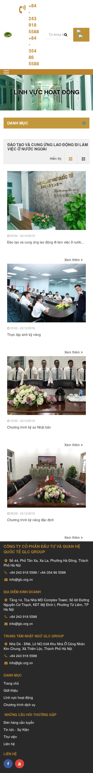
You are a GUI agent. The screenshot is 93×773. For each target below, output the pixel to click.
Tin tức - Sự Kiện (16, 729)
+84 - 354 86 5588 (34, 51)
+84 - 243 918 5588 (34, 18)
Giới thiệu (11, 690)
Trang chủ (11, 683)
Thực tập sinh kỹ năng (24, 334)
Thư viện (10, 736)
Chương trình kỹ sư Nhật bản (29, 427)
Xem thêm (72, 259)
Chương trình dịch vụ (19, 704)
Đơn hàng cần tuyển (19, 722)
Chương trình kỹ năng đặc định (30, 520)
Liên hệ (9, 743)
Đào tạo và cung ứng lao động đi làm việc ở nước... (45, 242)
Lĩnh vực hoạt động (18, 697)
